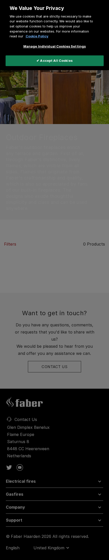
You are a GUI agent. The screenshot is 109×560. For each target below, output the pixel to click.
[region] (54, 35)
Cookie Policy (37, 36)
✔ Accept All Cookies (54, 60)
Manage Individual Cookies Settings (54, 46)
